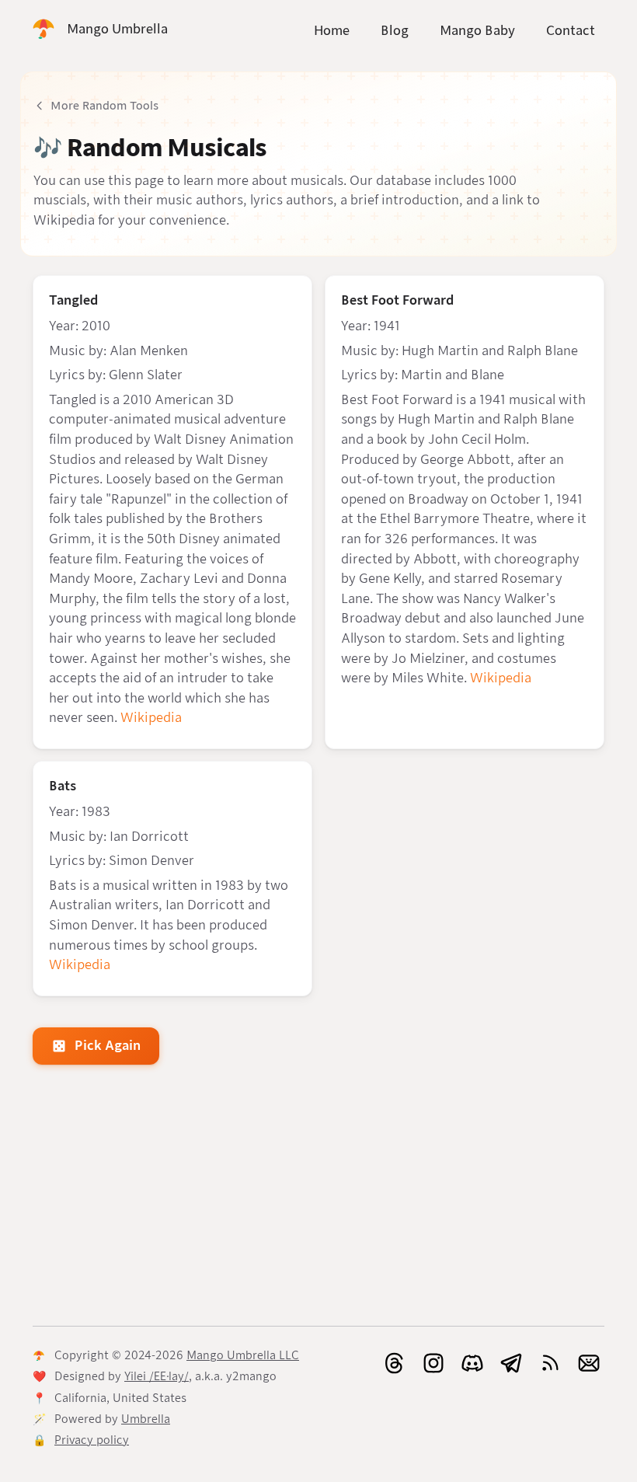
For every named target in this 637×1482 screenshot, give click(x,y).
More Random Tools (104, 105)
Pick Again (108, 1045)
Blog (395, 30)
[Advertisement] (318, 1198)
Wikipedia (151, 717)
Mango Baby (477, 30)
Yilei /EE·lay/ (156, 1376)
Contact (570, 30)
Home (332, 30)
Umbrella (145, 1419)
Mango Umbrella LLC (242, 1355)
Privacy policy (91, 1440)
